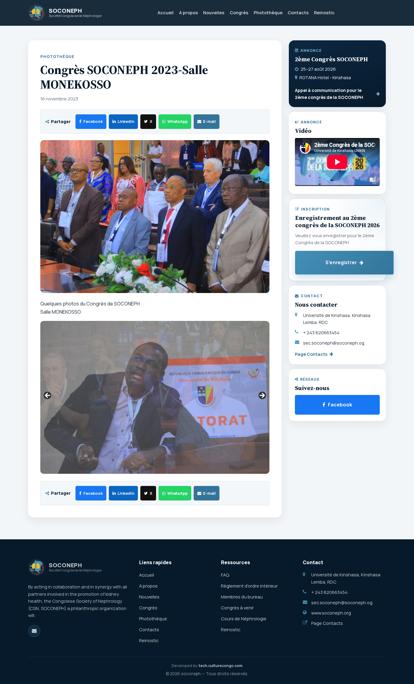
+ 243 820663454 (321, 332)
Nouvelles (213, 12)
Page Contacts (311, 354)
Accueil (166, 12)
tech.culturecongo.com (220, 665)
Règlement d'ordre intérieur (249, 586)
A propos (188, 12)
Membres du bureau (242, 597)
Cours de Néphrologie (243, 618)
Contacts (298, 12)
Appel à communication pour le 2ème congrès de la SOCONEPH (329, 93)
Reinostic (324, 12)
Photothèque (268, 12)
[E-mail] (34, 631)
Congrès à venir (237, 608)
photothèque (57, 56)
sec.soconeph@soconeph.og (333, 343)
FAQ (225, 575)
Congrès (239, 12)
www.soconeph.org (331, 613)
